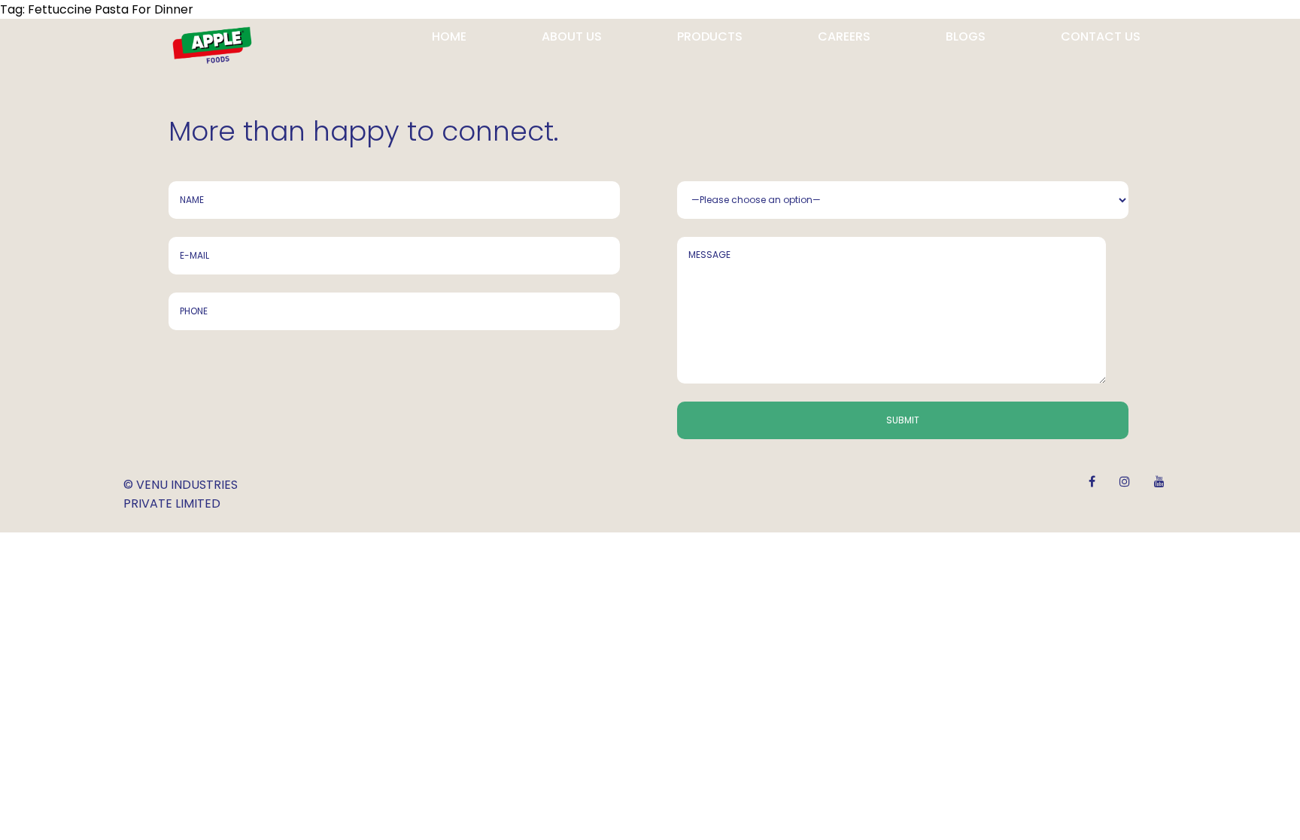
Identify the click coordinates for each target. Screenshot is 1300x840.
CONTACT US (1101, 36)
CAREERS (844, 36)
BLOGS (966, 36)
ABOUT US (572, 36)
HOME (449, 36)
